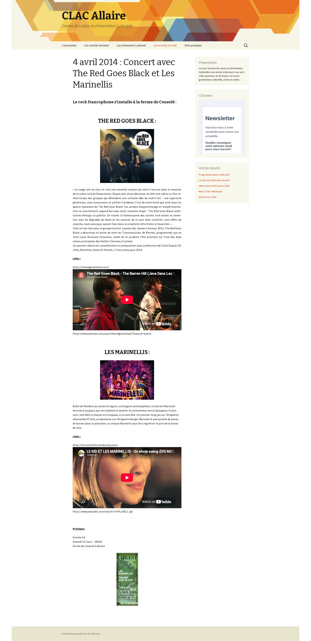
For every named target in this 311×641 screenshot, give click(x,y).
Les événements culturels (131, 45)
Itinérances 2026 (207, 197)
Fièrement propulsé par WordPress (81, 633)
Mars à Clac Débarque (210, 191)
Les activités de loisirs (96, 45)
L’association (69, 45)
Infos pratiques (193, 45)
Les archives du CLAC (165, 45)
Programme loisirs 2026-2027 (214, 174)
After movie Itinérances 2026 (214, 185)
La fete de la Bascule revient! (214, 180)
